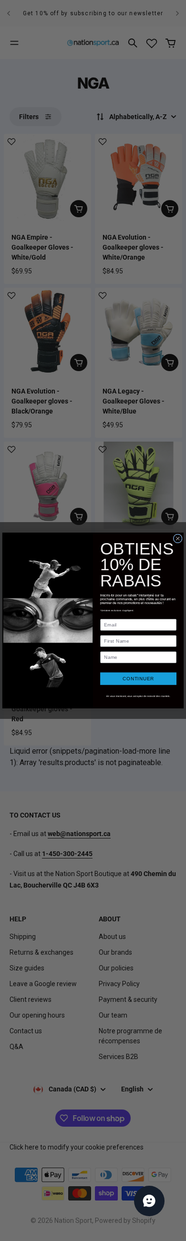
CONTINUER (138, 678)
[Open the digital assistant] (149, 1201)
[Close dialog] (178, 539)
